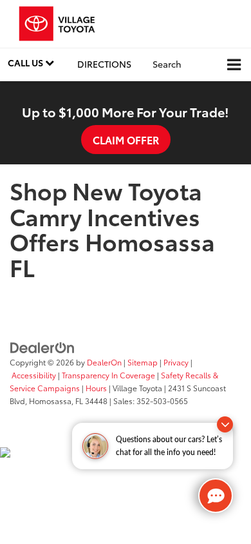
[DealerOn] (42, 346)
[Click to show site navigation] (234, 64)
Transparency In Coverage (108, 374)
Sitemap (142, 361)
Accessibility (34, 374)
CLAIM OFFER (126, 139)
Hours (96, 387)
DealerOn (104, 361)
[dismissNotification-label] (225, 424)
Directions (104, 63)
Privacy (176, 361)
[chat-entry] (215, 495)
